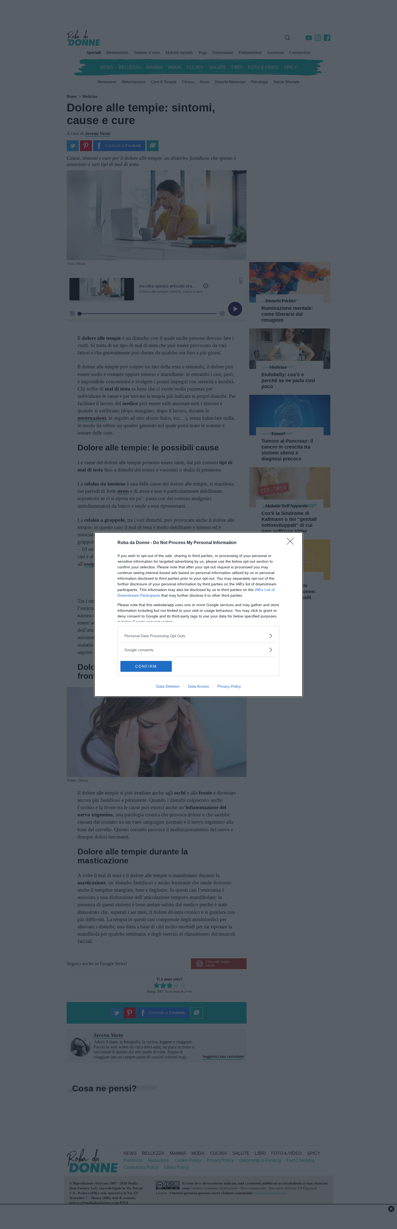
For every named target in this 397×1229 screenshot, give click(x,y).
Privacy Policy (229, 686)
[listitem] (198, 636)
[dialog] (198, 614)
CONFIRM (146, 666)
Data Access (198, 686)
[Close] (292, 543)
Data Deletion (168, 686)
